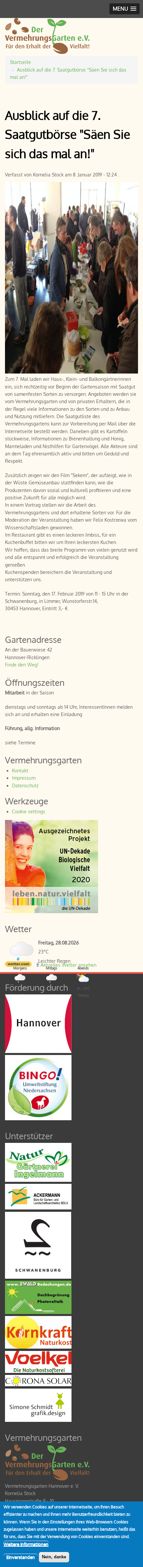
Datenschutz (25, 785)
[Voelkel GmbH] (38, 1371)
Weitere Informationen (26, 1544)
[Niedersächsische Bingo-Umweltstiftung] (38, 1118)
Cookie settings (28, 811)
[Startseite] (47, 52)
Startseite (20, 62)
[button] (124, 8)
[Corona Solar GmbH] (38, 1384)
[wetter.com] (18, 965)
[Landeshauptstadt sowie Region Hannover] (38, 1051)
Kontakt (20, 770)
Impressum (24, 778)
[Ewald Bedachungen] (38, 1312)
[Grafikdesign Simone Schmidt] (38, 1420)
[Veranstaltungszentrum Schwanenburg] (38, 1277)
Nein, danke (54, 1556)
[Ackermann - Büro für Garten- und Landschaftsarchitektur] (38, 1207)
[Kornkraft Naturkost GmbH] (38, 1347)
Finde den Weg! (22, 664)
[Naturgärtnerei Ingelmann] (38, 1180)
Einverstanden (20, 1557)
